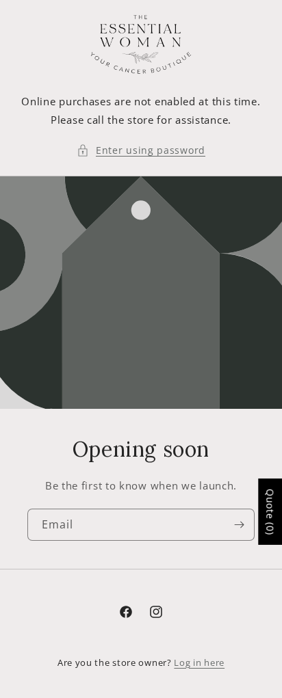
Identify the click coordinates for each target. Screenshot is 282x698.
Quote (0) (270, 512)
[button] (141, 150)
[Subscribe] (239, 525)
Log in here (199, 662)
